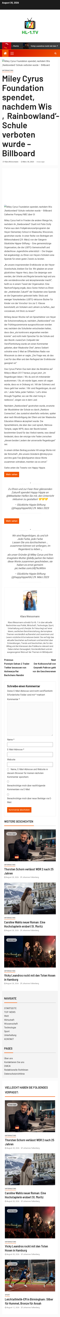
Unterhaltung (7, 70)
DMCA (7, 1066)
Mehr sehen (11, 474)
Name (10, 739)
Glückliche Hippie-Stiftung (17, 243)
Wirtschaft (9, 1020)
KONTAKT (9, 1039)
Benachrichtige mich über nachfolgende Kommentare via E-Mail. (26, 787)
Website (11, 759)
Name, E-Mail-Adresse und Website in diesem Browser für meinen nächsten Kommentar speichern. (27, 773)
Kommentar (13, 699)
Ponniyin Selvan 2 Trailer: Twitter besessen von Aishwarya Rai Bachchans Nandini (17, 668)
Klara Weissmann (12, 162)
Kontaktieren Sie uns (14, 1062)
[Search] (55, 53)
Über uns (8, 1058)
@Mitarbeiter (13, 495)
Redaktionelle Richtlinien (16, 1070)
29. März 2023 (41, 508)
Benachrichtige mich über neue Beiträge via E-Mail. (29, 800)
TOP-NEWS (9, 1012)
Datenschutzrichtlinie (14, 1073)
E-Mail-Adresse (15, 749)
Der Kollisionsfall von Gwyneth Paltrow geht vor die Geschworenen (44, 666)
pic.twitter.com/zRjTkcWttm (30, 568)
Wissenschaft (11, 1023)
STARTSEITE (10, 1008)
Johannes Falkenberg (30, 877)
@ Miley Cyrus (35, 554)
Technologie (10, 1027)
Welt (6, 1016)
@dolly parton (34, 558)
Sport (6, 1031)
